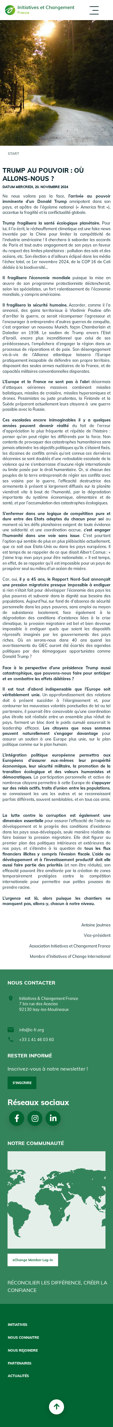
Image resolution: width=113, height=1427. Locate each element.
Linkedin (53, 1118)
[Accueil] (39, 10)
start (13, 153)
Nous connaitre (23, 1338)
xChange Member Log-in (33, 1260)
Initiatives (17, 1325)
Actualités (57, 68)
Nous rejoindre (23, 1350)
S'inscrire (22, 1083)
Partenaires (58, 38)
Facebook (16, 1118)
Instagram (35, 1118)
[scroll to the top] (56, 1406)
